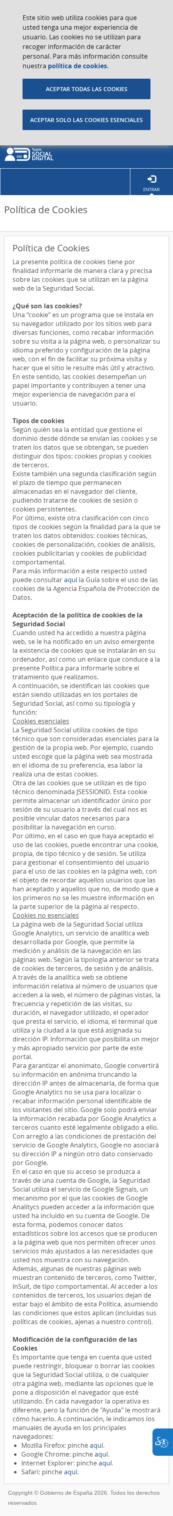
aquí (70, 579)
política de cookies (77, 65)
